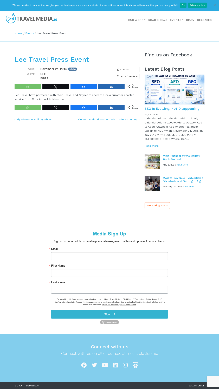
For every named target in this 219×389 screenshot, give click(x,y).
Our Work (135, 20)
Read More (152, 145)
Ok (183, 5)
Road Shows (157, 20)
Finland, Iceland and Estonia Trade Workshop (108, 119)
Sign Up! (109, 314)
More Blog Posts (157, 205)
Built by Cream (196, 385)
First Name (58, 265)
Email (54, 248)
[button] (127, 76)
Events (175, 20)
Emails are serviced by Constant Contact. (119, 304)
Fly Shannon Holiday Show (33, 119)
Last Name (58, 282)
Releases (204, 20)
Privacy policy (197, 5)
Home (18, 33)
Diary (190, 20)
